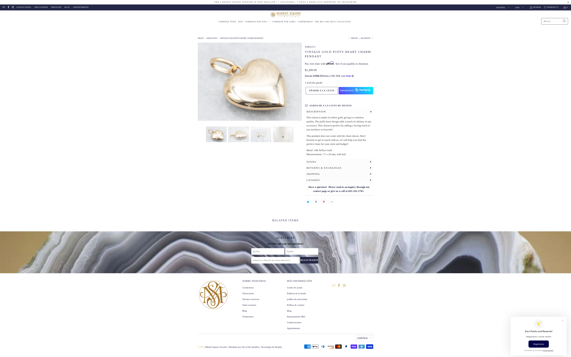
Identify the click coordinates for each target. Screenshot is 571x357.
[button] (257, 22)
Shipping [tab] (313, 174)
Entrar (537, 7)
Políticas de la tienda (296, 293)
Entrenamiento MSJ (296, 316)
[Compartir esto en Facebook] (316, 201)
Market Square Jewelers (216, 347)
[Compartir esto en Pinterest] (324, 201)
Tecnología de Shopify (271, 347)
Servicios (56, 7)
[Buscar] (564, 21)
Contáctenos (23, 7)
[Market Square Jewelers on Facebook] (8, 7)
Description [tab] (316, 111)
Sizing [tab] (312, 162)
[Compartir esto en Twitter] (308, 201)
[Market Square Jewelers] (285, 15)
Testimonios (248, 316)
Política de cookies (295, 305)
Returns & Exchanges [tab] (324, 168)
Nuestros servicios (250, 299)
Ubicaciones (41, 7)
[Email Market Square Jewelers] (3, 7)
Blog (67, 7)
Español (501, 8)
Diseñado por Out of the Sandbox (244, 347)
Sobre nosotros (249, 305)
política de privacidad (297, 299)
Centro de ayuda (294, 287)
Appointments (81, 7)
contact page (320, 191)
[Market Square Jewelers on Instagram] (13, 7)
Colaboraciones (294, 322)
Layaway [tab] (313, 180)
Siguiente (366, 38)
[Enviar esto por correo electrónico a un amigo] (331, 201)
